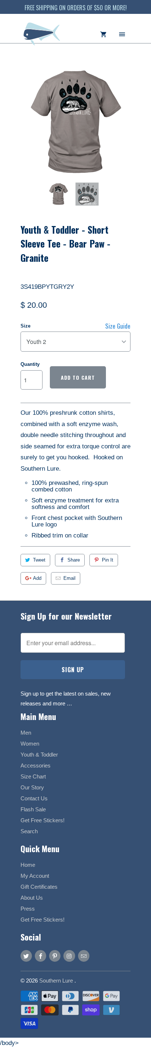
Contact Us (34, 798)
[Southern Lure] (43, 37)
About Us (32, 898)
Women (30, 743)
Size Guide (117, 325)
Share (73, 560)
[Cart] (103, 34)
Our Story (32, 787)
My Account (35, 876)
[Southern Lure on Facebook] (40, 956)
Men (26, 733)
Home (28, 865)
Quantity (30, 364)
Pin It (107, 560)
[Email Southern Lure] (83, 956)
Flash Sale (33, 809)
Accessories (36, 765)
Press (28, 909)
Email (69, 578)
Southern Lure (56, 980)
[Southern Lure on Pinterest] (54, 956)
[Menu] (122, 34)
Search (29, 831)
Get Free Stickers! (43, 820)
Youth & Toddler (39, 754)
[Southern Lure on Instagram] (69, 956)
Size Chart (33, 776)
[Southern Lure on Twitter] (26, 956)
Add (37, 578)
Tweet (39, 560)
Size (25, 326)
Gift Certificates (39, 887)
